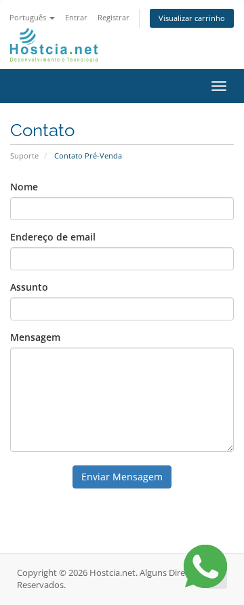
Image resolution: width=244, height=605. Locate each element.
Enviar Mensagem (122, 476)
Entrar (76, 17)
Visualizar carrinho (192, 18)
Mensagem (35, 337)
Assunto (29, 286)
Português (28, 17)
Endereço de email (53, 236)
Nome (24, 186)
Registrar (113, 17)
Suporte (24, 155)
